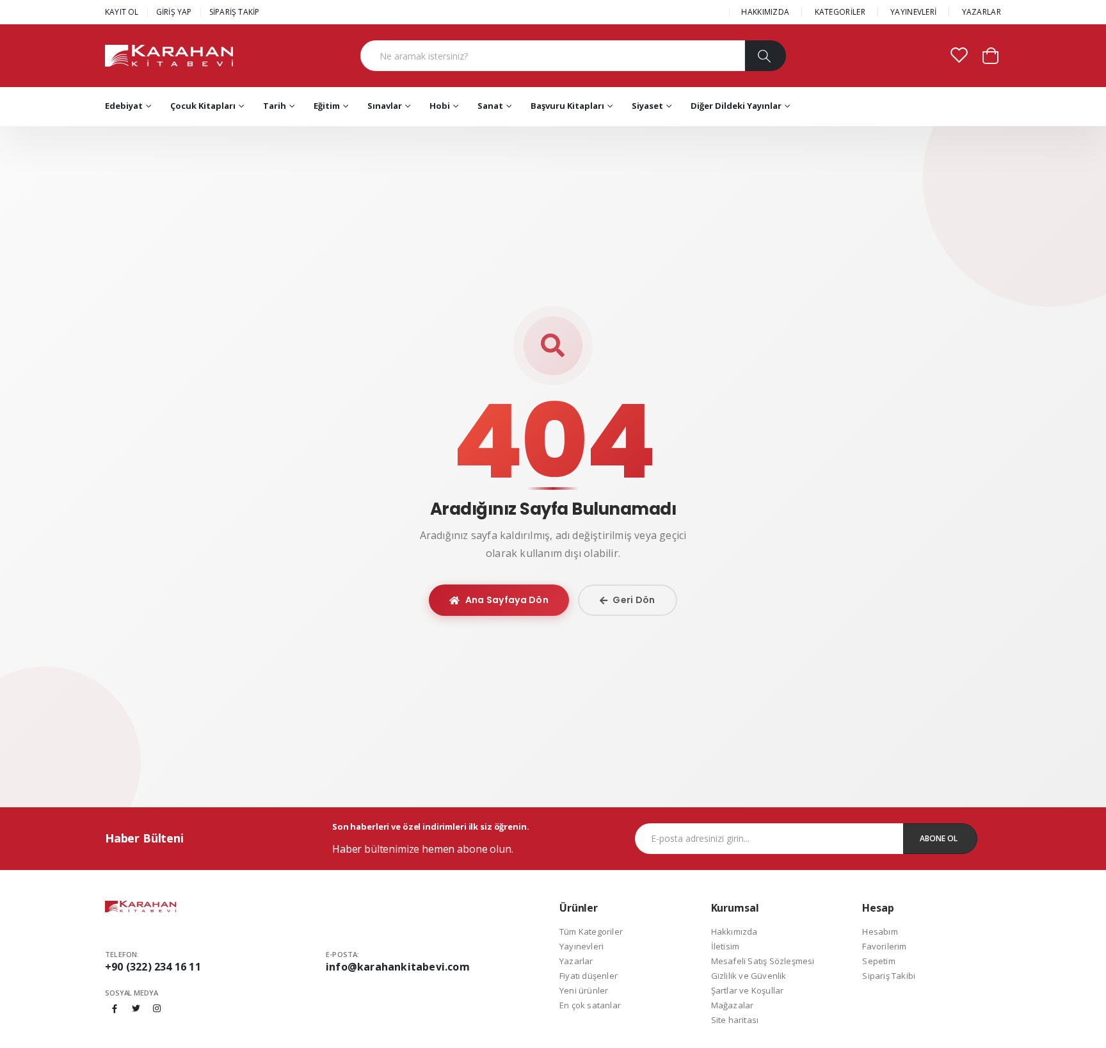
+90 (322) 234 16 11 (153, 967)
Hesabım (879, 931)
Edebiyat (124, 105)
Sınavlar (384, 105)
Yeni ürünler (583, 990)
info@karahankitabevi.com (398, 967)
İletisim (725, 946)
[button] (990, 55)
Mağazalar (732, 1005)
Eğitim (327, 105)
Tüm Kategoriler (591, 931)
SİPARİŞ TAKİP (234, 11)
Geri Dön (634, 599)
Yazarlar (576, 961)
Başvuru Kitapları (567, 105)
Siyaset (647, 105)
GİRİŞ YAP (174, 11)
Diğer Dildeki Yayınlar (736, 105)
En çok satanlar (590, 1005)
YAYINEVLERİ (913, 11)
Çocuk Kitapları (203, 105)
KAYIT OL (122, 11)
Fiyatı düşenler (588, 975)
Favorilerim (884, 946)
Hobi (439, 105)
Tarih (274, 105)
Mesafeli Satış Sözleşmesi (763, 961)
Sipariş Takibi (888, 975)
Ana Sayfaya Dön (507, 599)
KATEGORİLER (840, 11)
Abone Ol (939, 838)
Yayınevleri (581, 946)
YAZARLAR (981, 11)
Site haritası (735, 1020)
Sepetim (878, 961)
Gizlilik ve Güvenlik (749, 975)
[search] (765, 55)
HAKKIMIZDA (765, 11)
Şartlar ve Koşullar (747, 990)
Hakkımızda (734, 931)
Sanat (490, 105)
